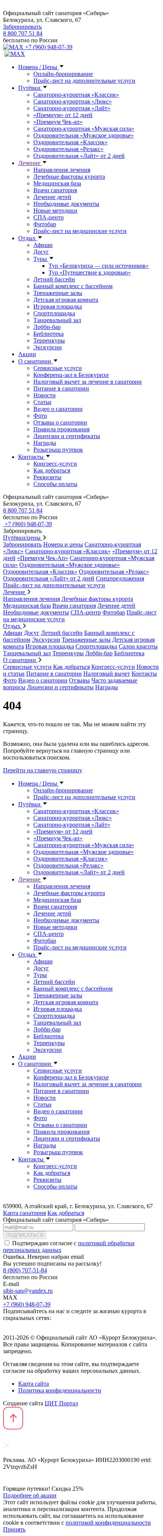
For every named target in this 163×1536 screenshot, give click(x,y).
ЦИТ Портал (61, 1403)
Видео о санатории (58, 409)
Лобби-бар (47, 327)
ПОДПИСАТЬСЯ (24, 1235)
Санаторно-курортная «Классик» (76, 94)
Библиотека (48, 333)
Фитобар (44, 224)
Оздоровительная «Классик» (70, 142)
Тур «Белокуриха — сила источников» (99, 265)
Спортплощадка (54, 313)
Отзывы (79, 680)
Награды (44, 443)
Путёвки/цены (22, 537)
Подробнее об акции (29, 1495)
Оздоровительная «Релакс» (68, 149)
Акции (27, 354)
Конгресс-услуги (55, 463)
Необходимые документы (66, 204)
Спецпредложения (120, 578)
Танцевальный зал (57, 320)
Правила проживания (61, 429)
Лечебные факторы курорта (69, 176)
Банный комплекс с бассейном (73, 286)
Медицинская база (57, 183)
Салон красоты (138, 646)
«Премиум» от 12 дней (62, 115)
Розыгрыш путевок (58, 449)
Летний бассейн (54, 279)
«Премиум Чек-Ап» (42, 558)
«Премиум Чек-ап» (58, 122)
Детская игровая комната (65, 299)
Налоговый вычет (106, 673)
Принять (14, 1529)
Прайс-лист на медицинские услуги (80, 231)
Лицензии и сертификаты (66, 436)
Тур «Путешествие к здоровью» (90, 272)
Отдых (27, 238)
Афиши (43, 245)
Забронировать (22, 26)
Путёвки (30, 88)
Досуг (41, 252)
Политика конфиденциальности (59, 1390)
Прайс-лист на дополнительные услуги (84, 80)
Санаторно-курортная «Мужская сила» (83, 128)
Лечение (30, 163)
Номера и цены (63, 544)
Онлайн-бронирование (63, 74)
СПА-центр (48, 217)
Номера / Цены (38, 67)
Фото (40, 415)
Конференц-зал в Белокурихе (71, 375)
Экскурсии (47, 347)
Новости (44, 395)
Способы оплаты (55, 484)
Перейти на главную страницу (42, 770)
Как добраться (51, 470)
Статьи (42, 402)
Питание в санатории (61, 388)
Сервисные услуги (57, 368)
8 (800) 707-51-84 (25, 1270)
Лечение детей (52, 197)
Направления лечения (61, 170)
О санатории (35, 361)
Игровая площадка (57, 306)
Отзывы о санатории (60, 422)
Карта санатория (24, 1213)
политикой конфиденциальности (108, 1522)
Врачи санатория (55, 190)
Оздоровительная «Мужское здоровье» (83, 135)
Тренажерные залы (57, 293)
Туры (41, 259)
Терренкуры (49, 340)
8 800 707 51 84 (22, 33)
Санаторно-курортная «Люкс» (72, 101)
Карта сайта (33, 1383)
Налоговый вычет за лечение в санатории (87, 381)
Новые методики (55, 210)
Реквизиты (47, 477)
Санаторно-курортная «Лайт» (71, 108)
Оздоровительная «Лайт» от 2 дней (79, 156)
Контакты (31, 457)
